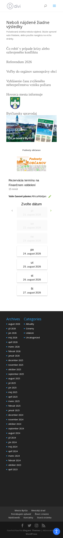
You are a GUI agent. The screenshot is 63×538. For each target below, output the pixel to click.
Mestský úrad (38, 510)
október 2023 (14, 465)
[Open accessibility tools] (56, 531)
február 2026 (14, 351)
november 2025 (15, 364)
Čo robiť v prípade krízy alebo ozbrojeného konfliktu (28, 50)
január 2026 (14, 355)
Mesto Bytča (21, 510)
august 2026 (14, 324)
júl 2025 (12, 383)
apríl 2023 (13, 469)
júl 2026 (12, 328)
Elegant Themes (31, 530)
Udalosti (30, 333)
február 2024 (14, 460)
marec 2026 (14, 346)
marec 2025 (14, 401)
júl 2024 (12, 437)
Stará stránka (44, 517)
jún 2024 (12, 442)
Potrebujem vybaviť (21, 514)
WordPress (31, 534)
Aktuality (30, 324)
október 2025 (14, 369)
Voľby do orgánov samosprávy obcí (31, 71)
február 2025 (14, 405)
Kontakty (28, 517)
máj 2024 (12, 446)
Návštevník (14, 517)
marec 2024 (14, 455)
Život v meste (42, 514)
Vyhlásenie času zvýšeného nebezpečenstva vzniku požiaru (28, 83)
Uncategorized (33, 337)
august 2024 (14, 433)
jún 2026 (12, 333)
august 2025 (14, 378)
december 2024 (15, 415)
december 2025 (15, 360)
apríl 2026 (13, 342)
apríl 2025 (13, 396)
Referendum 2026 (19, 62)
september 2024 (16, 428)
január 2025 (14, 410)
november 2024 (15, 419)
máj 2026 (12, 337)
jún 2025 (12, 387)
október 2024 (14, 424)
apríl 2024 (13, 451)
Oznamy (30, 328)
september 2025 (16, 374)
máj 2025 (12, 392)
